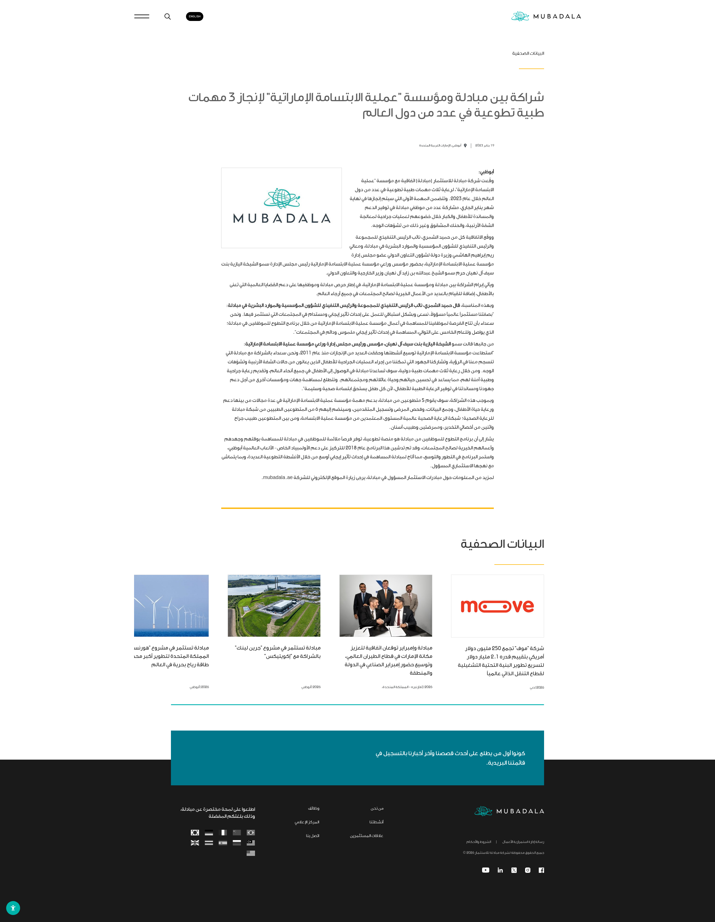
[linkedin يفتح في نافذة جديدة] (500, 870)
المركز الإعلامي (307, 822)
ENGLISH (195, 16)
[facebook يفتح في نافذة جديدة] (541, 870)
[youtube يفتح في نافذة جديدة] (485, 870)
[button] (13, 908)
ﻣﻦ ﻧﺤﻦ (377, 808)
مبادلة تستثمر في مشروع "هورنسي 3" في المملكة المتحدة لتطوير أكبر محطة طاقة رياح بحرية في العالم (163, 656)
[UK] (195, 843)
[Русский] (237, 843)
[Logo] (509, 811)
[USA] (251, 853)
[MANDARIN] (237, 833)
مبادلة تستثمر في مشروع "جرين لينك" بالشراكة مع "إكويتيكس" (278, 652)
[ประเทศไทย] (209, 843)
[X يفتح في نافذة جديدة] (514, 870)
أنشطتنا (376, 822)
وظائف (313, 808)
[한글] (195, 833)
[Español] (223, 843)
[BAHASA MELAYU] (251, 843)
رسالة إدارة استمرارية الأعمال (523, 842)
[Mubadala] (546, 16)
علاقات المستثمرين (366, 836)
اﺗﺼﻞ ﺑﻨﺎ (312, 836)
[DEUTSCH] (209, 833)
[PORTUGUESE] (251, 833)
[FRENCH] (223, 833)
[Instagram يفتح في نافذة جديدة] (527, 870)
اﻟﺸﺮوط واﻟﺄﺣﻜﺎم (478, 842)
